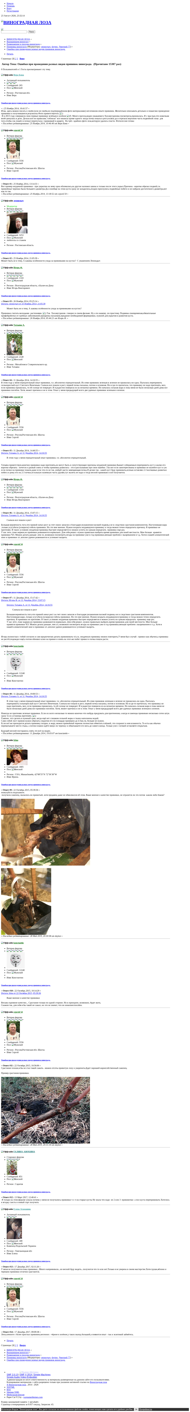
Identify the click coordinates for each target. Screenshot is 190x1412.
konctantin (18, 646)
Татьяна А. (19, 325)
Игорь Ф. (18, 267)
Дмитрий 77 (64, 46)
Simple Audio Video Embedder (22, 1377)
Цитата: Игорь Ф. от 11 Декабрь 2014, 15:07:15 (23, 600)
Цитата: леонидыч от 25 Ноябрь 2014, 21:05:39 (23, 304)
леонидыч (45, 46)
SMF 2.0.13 (12, 1374)
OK (136, 1409)
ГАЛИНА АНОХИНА (24, 1151)
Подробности (145, 1409)
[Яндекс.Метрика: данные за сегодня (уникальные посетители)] (28, 1372)
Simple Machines (41, 1374)
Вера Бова (18, 75)
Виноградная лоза (98, 1382)
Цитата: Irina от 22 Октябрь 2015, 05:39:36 (21, 993)
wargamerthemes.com (33, 1397)
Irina (15, 740)
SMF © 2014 (26, 1374)
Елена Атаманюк (22, 1209)
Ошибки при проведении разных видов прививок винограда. (25, 103)
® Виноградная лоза (16, 1384)
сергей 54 (18, 130)
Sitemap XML (13, 1392)
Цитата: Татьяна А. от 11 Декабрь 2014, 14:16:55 (24, 453)
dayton (55, 46)
